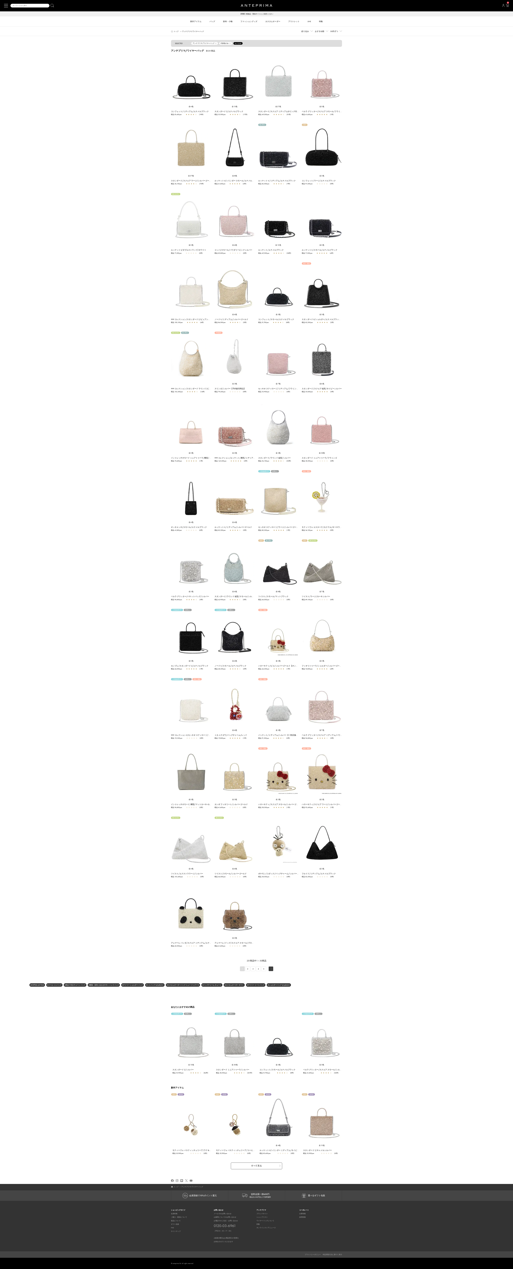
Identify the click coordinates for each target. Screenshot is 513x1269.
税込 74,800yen (307, 669)
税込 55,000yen (307, 392)
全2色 (321, 245)
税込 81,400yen (176, 114)
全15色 (235, 106)
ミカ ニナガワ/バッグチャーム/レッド (231, 735)
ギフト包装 (175, 1224)
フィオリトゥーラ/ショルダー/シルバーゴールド (322, 666)
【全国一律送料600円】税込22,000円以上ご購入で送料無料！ (256, 14)
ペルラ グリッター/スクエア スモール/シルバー (323, 1069)
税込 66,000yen (263, 600)
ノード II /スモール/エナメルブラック (230, 666)
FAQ (172, 1228)
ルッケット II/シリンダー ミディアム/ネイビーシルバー (283, 1150)
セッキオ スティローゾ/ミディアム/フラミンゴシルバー (282, 388)
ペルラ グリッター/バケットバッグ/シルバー (190, 596)
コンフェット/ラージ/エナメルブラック (319, 180)
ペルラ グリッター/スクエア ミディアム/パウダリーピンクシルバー (330, 735)
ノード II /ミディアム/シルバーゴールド (231, 319)
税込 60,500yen (176, 946)
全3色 (321, 176)
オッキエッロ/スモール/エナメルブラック (189, 527)
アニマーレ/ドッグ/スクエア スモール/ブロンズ (235, 943)
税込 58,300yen (263, 807)
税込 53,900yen (220, 114)
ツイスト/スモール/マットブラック (273, 596)
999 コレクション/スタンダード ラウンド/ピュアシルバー (195, 388)
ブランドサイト (262, 1214)
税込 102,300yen (177, 392)
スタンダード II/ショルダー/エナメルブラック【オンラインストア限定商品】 (334, 319)
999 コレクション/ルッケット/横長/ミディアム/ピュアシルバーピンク (245, 458)
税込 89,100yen (307, 600)
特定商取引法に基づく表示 (332, 1254)
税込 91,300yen (307, 184)
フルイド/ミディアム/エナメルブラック (319, 873)
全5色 (321, 106)
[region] (191, 79)
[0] (507, 6)
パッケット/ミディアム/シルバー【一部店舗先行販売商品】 (283, 735)
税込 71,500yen (176, 253)
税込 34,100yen (307, 530)
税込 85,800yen (220, 253)
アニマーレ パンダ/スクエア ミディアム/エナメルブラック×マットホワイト (203, 943)
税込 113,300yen (176, 738)
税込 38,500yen (307, 461)
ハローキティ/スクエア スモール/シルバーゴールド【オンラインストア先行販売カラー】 (296, 804)
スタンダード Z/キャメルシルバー (317, 1150)
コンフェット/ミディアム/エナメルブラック (190, 111)
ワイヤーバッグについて (265, 1221)
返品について (176, 1221)
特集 (258, 1224)
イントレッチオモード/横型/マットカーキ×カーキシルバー (196, 804)
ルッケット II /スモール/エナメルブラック (319, 250)
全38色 (322, 453)
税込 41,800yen (176, 530)
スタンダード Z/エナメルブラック (229, 111)
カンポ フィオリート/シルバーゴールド (231, 804)
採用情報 (302, 1217)
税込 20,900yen (178, 1153)
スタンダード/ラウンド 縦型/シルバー (274, 458)
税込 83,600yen (265, 1153)
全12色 (278, 245)
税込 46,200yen (263, 669)
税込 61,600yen (307, 114)
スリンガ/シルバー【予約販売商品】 (230, 388)
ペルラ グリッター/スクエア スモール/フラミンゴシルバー (326, 111)
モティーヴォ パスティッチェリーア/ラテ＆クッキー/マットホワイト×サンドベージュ (208, 1150)
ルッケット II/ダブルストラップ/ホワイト (188, 250)
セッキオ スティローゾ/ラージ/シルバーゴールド (279, 527)
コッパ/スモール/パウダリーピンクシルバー (233, 250)
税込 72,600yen (176, 461)
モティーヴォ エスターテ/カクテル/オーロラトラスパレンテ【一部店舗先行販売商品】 (338, 527)
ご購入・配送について (179, 1217)
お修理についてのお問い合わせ (225, 1217)
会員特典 (174, 1214)
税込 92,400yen (307, 807)
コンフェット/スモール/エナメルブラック (276, 319)
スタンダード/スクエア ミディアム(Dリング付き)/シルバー (283, 111)
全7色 (278, 384)
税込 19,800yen (220, 738)
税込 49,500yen (263, 114)
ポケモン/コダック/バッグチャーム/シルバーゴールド (281, 873)
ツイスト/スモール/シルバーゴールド (231, 873)
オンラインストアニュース (266, 1228)
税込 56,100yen (176, 184)
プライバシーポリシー (313, 1254)
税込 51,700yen (263, 322)
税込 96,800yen (176, 600)
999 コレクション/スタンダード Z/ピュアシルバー (192, 319)
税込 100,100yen (177, 322)
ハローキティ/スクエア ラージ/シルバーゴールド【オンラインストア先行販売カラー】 (338, 804)
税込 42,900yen (220, 600)
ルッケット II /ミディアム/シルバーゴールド (233, 527)
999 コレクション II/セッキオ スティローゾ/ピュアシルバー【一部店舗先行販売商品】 (207, 735)
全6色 (234, 245)
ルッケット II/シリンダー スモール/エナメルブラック (237, 180)
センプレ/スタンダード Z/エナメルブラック (189, 666)
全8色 (234, 176)
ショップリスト (262, 1217)
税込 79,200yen (220, 392)
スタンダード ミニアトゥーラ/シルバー (232, 1069)
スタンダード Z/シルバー (183, 1069)
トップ (176, 31)
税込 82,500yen (263, 184)
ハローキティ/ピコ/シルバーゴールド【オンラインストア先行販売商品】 (289, 666)
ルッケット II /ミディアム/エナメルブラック (277, 180)
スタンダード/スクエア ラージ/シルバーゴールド (192, 180)
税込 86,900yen (220, 322)
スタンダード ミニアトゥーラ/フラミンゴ (319, 458)
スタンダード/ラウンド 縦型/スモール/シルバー (235, 596)
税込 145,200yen (220, 461)
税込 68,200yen (220, 669)
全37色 (191, 176)
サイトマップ (176, 1231)
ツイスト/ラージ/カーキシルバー (316, 596)
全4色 (191, 106)
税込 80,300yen (263, 530)
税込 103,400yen (177, 877)
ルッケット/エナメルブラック (271, 250)
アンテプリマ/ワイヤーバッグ (193, 31)
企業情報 (302, 1214)
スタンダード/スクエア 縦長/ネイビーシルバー (322, 388)
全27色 (278, 106)
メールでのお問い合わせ (222, 1214)
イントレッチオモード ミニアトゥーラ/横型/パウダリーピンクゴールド (201, 458)
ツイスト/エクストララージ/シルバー (187, 873)
